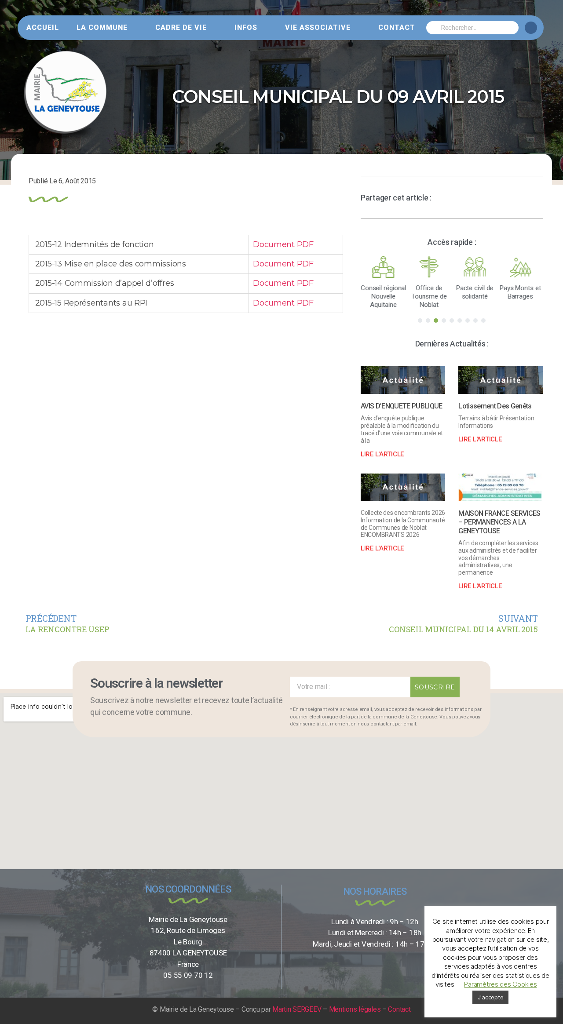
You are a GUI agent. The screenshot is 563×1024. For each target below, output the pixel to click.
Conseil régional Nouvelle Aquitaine (383, 296)
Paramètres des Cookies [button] (500, 984)
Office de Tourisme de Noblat (429, 296)
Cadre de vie (181, 27)
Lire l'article (382, 454)
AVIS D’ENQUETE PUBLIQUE (401, 406)
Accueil (42, 27)
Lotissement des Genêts (494, 406)
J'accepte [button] (491, 997)
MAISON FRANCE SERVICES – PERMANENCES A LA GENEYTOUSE (499, 522)
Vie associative (318, 27)
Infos (245, 27)
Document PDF (283, 244)
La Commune (102, 27)
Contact (396, 27)
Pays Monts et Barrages (520, 292)
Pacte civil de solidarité (475, 292)
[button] (420, 320)
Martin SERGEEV (296, 1009)
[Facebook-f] (531, 28)
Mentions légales (355, 1009)
